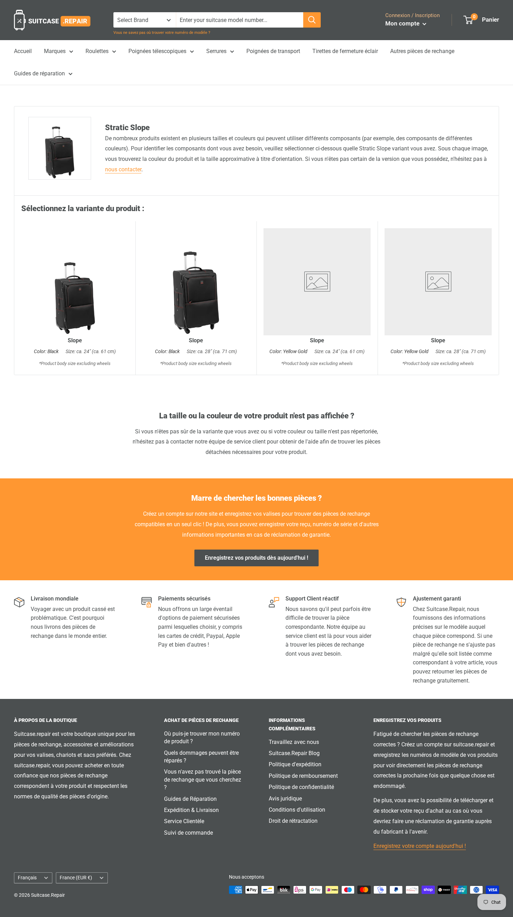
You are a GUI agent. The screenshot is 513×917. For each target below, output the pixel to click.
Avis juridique (285, 798)
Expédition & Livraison (191, 810)
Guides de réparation (39, 73)
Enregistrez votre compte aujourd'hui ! (419, 846)
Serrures (216, 51)
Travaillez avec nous (294, 742)
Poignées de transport (273, 51)
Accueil (23, 51)
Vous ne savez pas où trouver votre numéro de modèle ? (161, 32)
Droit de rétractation (293, 821)
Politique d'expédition (295, 764)
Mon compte (403, 23)
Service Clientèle (184, 821)
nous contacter (123, 169)
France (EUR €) (76, 877)
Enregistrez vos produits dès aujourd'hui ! (256, 557)
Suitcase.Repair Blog (294, 753)
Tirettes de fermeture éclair (345, 51)
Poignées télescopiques (157, 51)
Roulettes (97, 51)
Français (27, 877)
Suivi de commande (188, 832)
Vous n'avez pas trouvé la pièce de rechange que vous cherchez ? (202, 779)
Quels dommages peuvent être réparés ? (201, 757)
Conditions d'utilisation (297, 809)
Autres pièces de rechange (422, 51)
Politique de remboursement (303, 776)
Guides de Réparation (190, 799)
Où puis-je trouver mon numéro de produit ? (202, 737)
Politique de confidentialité (301, 787)
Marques (55, 51)
